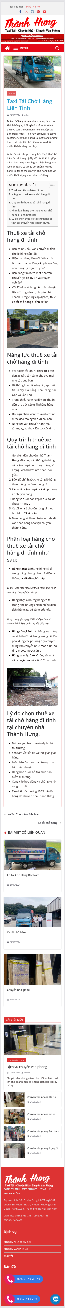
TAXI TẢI (11, 93)
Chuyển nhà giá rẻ (18, 990)
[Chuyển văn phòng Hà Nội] (14, 1099)
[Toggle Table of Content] (50, 185)
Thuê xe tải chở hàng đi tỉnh (28, 190)
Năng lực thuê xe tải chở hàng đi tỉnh (31, 196)
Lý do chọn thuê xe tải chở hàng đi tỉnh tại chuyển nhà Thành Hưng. (32, 220)
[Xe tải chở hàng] (32, 899)
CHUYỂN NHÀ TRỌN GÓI (17, 1242)
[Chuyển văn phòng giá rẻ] (14, 1116)
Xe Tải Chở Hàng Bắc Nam (24, 814)
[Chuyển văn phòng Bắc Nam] (14, 1133)
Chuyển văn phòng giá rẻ (41, 1114)
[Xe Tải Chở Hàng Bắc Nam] (32, 842)
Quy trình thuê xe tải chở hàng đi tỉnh (31, 204)
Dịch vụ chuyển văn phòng (27, 1066)
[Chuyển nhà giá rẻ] (32, 957)
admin (27, 115)
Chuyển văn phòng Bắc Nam (43, 1131)
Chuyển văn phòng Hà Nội (41, 1097)
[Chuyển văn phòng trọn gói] (14, 1150)
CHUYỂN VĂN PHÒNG (16, 1060)
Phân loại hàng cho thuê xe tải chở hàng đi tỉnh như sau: (32, 212)
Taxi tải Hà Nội (32, 8)
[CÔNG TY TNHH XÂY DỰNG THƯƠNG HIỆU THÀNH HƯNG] (8, 48)
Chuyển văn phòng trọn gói (42, 1148)
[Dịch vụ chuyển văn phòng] (32, 1040)
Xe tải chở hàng (47, 823)
